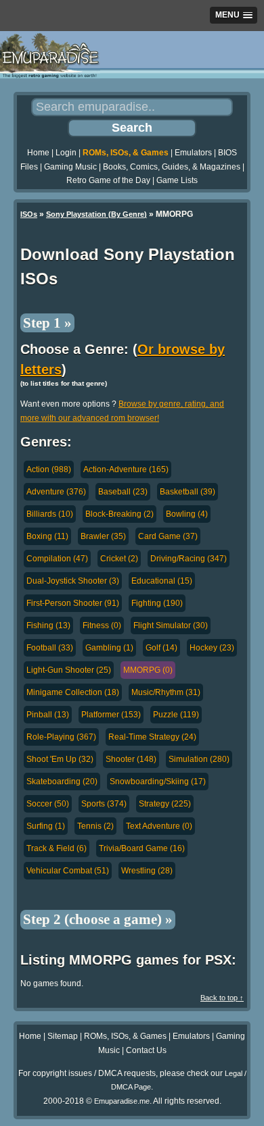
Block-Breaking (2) (119, 514)
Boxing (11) (47, 536)
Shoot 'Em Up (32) (59, 759)
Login (66, 152)
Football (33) (49, 647)
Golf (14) (161, 647)
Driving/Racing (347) (188, 558)
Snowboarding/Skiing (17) (158, 781)
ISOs (28, 214)
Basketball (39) (187, 491)
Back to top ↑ (222, 998)
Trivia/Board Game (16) (142, 848)
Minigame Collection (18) (72, 692)
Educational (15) (161, 581)
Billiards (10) (49, 514)
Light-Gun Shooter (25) (68, 670)
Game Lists (177, 180)
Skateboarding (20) (61, 781)
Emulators (193, 152)
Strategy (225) (165, 804)
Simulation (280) (199, 759)
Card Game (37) (168, 536)
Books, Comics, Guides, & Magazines (171, 167)
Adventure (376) (56, 491)
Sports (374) (104, 804)
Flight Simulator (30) (170, 625)
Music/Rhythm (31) (165, 692)
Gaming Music (70, 167)
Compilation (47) (57, 558)
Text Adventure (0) (159, 826)
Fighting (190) (157, 603)
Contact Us (146, 1050)
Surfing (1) (45, 826)
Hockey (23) (212, 647)
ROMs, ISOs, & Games (126, 152)
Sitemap (62, 1036)
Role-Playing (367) (61, 737)
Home (38, 152)
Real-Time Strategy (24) (152, 737)
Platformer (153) (111, 714)
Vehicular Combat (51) (67, 870)
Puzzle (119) (176, 714)
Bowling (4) (187, 514)
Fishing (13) (48, 625)
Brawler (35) (103, 536)
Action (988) (48, 469)
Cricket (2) (119, 558)
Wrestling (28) (147, 870)
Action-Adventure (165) (126, 469)
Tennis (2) (95, 826)
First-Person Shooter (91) (72, 603)
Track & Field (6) (56, 848)
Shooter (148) (131, 759)
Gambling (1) (109, 647)
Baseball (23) (123, 491)
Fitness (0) (102, 625)
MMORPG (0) (148, 670)
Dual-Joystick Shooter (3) (72, 581)
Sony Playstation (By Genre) (96, 214)
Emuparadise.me (122, 1101)
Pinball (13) (47, 714)
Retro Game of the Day (108, 180)
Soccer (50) (47, 804)
